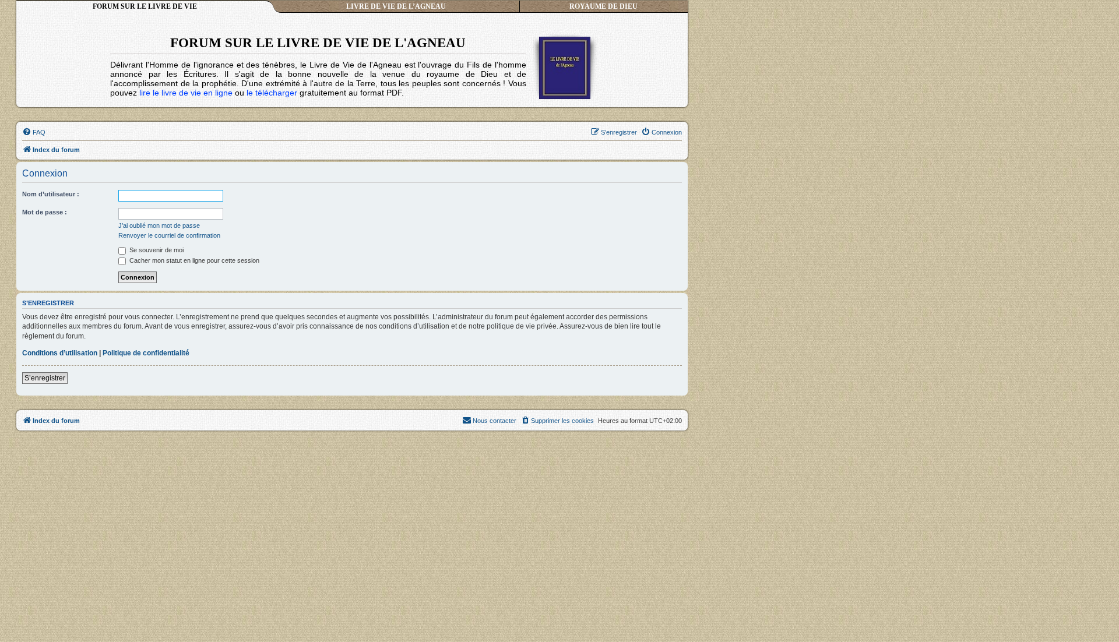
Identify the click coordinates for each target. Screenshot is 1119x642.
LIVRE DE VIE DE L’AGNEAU (396, 6)
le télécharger (272, 92)
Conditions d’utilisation (59, 353)
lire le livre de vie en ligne (186, 92)
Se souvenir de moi (156, 249)
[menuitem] (33, 132)
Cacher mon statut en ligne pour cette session (193, 260)
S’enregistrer (44, 378)
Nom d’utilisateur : (50, 194)
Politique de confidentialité (146, 353)
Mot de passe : (44, 212)
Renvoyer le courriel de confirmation (169, 235)
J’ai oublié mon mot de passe (159, 225)
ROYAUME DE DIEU (603, 6)
